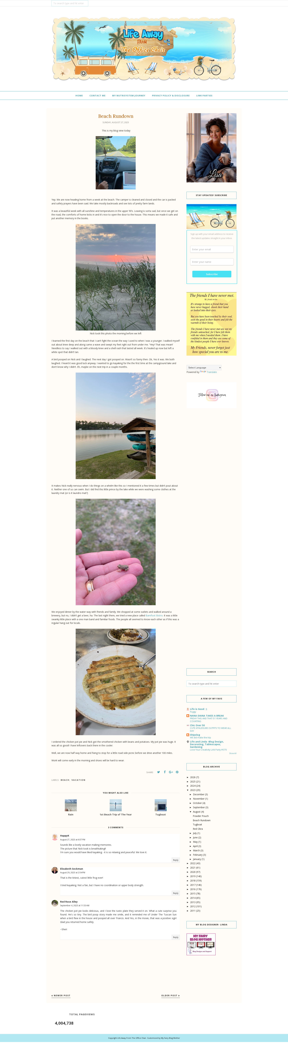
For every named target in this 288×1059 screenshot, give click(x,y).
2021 (193, 867)
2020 (193, 871)
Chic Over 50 (197, 725)
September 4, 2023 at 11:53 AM (74, 905)
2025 (193, 781)
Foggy (193, 711)
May (195, 841)
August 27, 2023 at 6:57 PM (72, 839)
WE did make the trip (200, 737)
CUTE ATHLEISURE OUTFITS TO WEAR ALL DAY (210, 729)
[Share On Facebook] (164, 772)
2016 (193, 889)
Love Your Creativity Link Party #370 (208, 749)
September (199, 807)
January (197, 859)
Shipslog (195, 734)
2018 (193, 880)
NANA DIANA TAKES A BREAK (207, 715)
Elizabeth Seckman (71, 868)
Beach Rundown (201, 820)
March (196, 850)
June (195, 837)
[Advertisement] (211, 467)
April (195, 846)
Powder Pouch (201, 816)
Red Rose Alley (69, 901)
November (198, 798)
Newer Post (62, 995)
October (197, 803)
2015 (193, 893)
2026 (193, 777)
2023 (193, 790)
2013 (193, 902)
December (198, 794)
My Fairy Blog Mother (170, 1038)
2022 (193, 863)
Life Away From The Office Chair (131, 1038)
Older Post (169, 995)
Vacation (79, 779)
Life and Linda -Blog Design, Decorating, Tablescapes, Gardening (207, 744)
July (195, 833)
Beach (65, 779)
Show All (232, 753)
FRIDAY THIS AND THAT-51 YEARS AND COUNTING (208, 720)
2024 (193, 785)
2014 (193, 897)
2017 (193, 884)
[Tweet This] (158, 772)
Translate (212, 372)
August (196, 811)
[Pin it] (177, 772)
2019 (193, 876)
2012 (193, 906)
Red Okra (198, 828)
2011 (193, 910)
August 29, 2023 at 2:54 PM (72, 872)
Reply (175, 860)
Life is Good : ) (198, 709)
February (197, 854)
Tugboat (197, 824)
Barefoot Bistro (154, 615)
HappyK (64, 835)
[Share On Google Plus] (171, 772)
